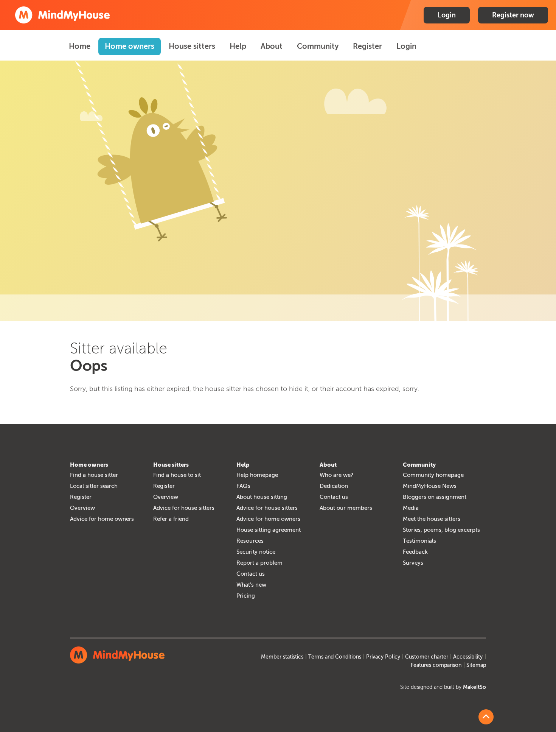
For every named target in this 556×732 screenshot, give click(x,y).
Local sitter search (94, 486)
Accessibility (468, 657)
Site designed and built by (443, 687)
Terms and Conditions (334, 657)
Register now (513, 15)
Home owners (129, 46)
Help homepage (257, 475)
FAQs (243, 486)
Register (367, 46)
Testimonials (419, 540)
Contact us (250, 573)
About (272, 46)
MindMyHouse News (430, 486)
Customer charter (426, 657)
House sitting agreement (268, 529)
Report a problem (259, 562)
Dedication (334, 486)
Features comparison (436, 665)
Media (411, 508)
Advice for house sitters (183, 508)
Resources (250, 540)
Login (447, 15)
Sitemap (476, 665)
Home (79, 46)
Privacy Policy (383, 657)
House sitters (192, 46)
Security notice (255, 551)
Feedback (415, 551)
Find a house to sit (177, 475)
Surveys (413, 562)
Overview (82, 508)
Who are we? (336, 475)
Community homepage (433, 475)
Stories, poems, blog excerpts (441, 529)
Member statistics (282, 657)
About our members (346, 508)
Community (318, 46)
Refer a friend (171, 519)
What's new (251, 584)
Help (238, 46)
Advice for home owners (102, 519)
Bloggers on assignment (434, 497)
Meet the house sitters (431, 519)
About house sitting (261, 497)
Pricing (245, 595)
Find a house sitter (94, 475)
